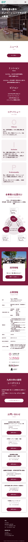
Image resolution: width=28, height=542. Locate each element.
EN (15, 2)
